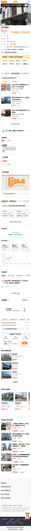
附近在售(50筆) (15, 124)
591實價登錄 (4, 519)
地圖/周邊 (24, 300)
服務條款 (14, 523)
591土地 (18, 519)
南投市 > (15, 505)
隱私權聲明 (20, 523)
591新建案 (12, 519)
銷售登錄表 (26, 201)
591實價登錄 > (5, 505)
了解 (26, 5)
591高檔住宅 (17, 521)
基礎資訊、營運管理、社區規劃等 (15, 49)
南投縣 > (11, 505)
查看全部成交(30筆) (15, 222)
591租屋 (10, 521)
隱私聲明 (16, 529)
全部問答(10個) (15, 293)
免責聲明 (8, 523)
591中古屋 (24, 519)
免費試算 (25, 342)
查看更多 (15, 382)
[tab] (5, 82)
